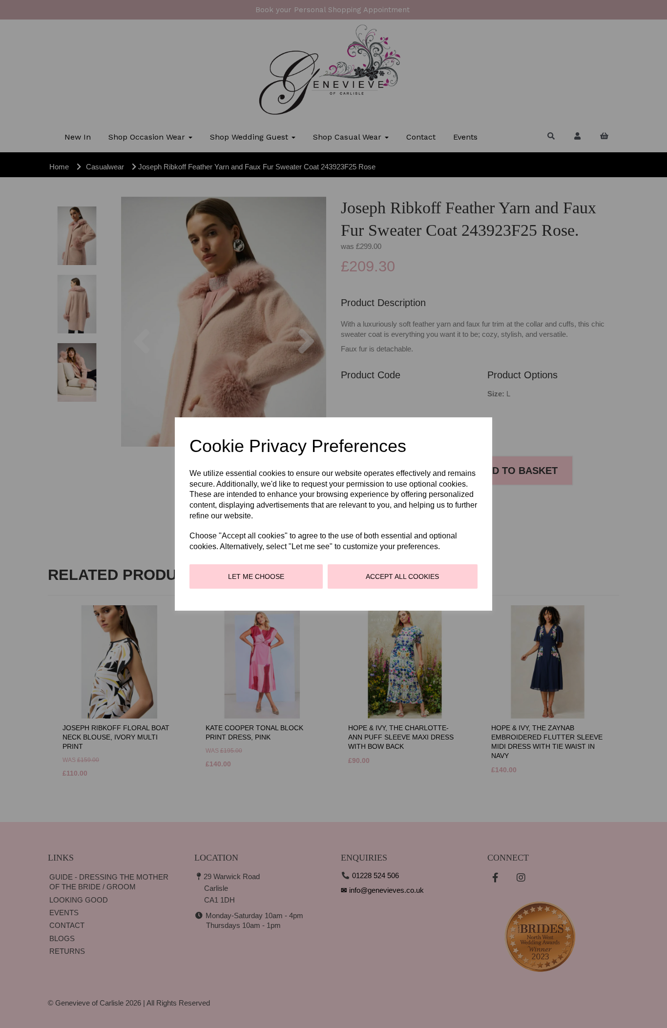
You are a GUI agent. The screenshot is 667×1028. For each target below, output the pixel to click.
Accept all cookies (402, 576)
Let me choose (256, 576)
